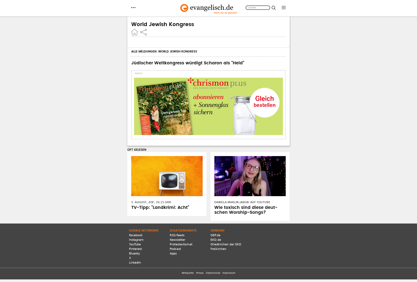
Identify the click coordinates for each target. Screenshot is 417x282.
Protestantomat (181, 244)
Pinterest (135, 249)
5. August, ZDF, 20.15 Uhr (151, 202)
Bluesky (134, 253)
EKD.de (215, 239)
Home (134, 32)
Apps (173, 253)
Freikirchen (218, 249)
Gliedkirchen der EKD (225, 244)
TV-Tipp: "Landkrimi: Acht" (160, 207)
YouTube (135, 244)
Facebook (136, 235)
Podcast (175, 249)
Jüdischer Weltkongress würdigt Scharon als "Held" (187, 63)
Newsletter (177, 239)
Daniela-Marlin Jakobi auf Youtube (242, 202)
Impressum (229, 273)
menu (133, 8)
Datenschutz (213, 273)
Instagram (136, 239)
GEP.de (215, 235)
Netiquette (188, 273)
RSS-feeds (177, 235)
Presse (200, 273)
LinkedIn (135, 262)
